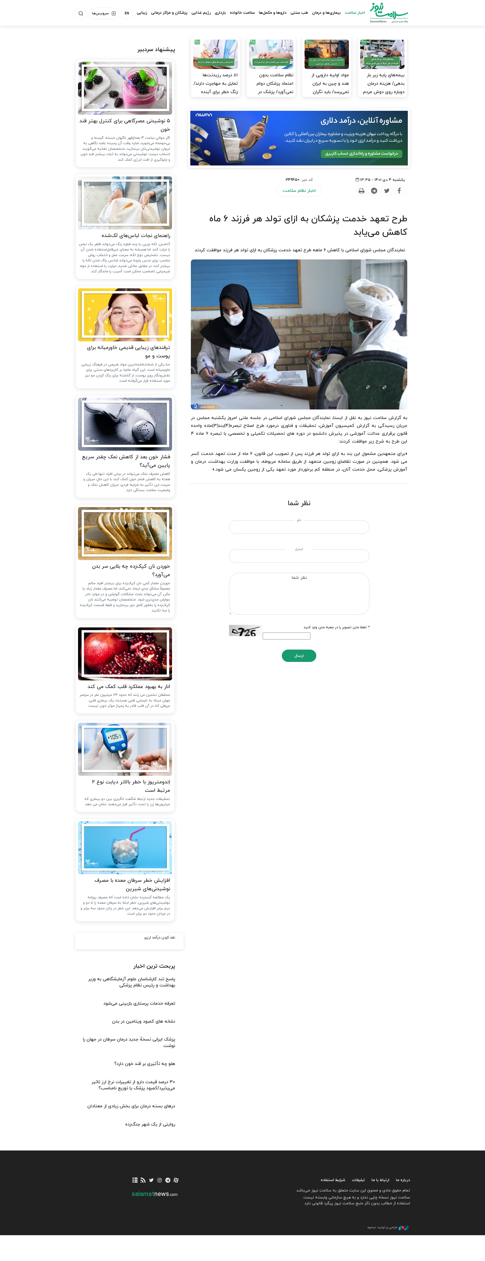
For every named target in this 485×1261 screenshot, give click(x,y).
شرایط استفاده (333, 1180)
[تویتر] (151, 1180)
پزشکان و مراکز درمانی (169, 12)
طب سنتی (299, 12)
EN (127, 13)
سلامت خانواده (242, 12)
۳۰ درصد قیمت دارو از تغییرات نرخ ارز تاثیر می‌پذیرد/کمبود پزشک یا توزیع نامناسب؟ (133, 1085)
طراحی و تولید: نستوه (382, 1227)
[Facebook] (399, 190)
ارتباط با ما (380, 1180)
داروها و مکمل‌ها (273, 12)
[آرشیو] (135, 1180)
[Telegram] (373, 190)
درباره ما (403, 1180)
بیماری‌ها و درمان (326, 12)
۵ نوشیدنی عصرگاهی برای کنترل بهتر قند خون (124, 125)
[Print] (361, 190)
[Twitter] (386, 190)
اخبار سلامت (355, 12)
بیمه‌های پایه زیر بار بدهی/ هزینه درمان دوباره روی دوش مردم (383, 83)
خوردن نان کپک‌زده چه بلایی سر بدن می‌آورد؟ (131, 571)
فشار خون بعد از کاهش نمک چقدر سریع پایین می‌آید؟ (126, 461)
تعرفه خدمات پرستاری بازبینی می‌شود (139, 1003)
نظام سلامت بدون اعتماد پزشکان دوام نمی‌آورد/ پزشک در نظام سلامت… (275, 87)
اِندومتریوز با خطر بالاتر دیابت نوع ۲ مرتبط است (131, 786)
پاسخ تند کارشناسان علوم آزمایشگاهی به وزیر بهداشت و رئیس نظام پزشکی (131, 982)
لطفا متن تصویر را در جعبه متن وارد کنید (336, 627)
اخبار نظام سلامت (299, 191)
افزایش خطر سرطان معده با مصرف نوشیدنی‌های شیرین (132, 885)
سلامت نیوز (384, 12)
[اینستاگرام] (159, 1180)
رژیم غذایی (201, 12)
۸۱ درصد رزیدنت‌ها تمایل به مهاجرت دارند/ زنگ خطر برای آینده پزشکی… (216, 87)
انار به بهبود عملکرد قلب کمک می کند (129, 686)
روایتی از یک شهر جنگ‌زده (150, 1124)
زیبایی (142, 12)
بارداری (220, 12)
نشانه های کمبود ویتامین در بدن (143, 1021)
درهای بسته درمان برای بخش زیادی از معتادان (131, 1106)
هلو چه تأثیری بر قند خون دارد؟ (144, 1064)
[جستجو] (81, 13)
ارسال (299, 656)
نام (299, 520)
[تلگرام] (167, 1180)
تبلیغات (358, 1180)
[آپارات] (176, 1180)
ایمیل (299, 549)
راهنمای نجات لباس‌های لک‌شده (136, 235)
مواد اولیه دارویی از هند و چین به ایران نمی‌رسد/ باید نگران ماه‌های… (330, 87)
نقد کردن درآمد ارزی (159, 937)
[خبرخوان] (143, 1180)
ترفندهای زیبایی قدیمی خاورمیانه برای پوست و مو (128, 352)
